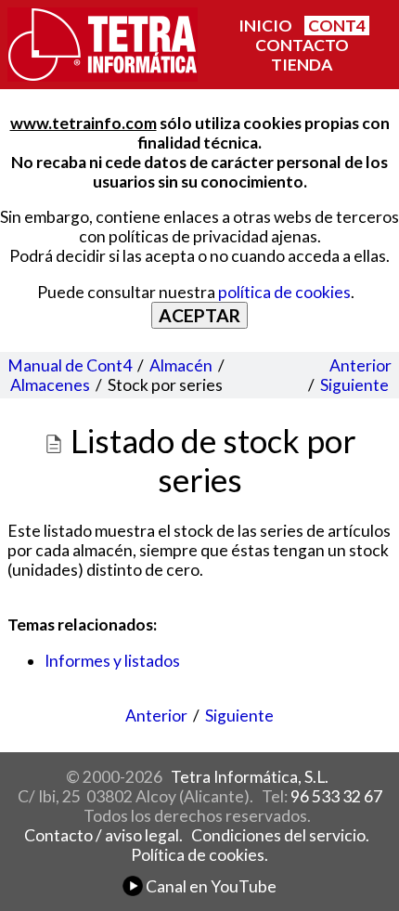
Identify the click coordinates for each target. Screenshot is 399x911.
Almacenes (50, 385)
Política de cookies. (199, 855)
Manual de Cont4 (69, 365)
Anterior (360, 365)
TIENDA (301, 64)
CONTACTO (302, 45)
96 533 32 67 (336, 796)
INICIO (265, 25)
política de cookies (284, 292)
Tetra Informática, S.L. (249, 777)
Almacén (180, 365)
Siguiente (354, 385)
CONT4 (337, 25)
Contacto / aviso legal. (103, 835)
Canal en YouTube (210, 886)
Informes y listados (112, 660)
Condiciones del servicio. (280, 835)
